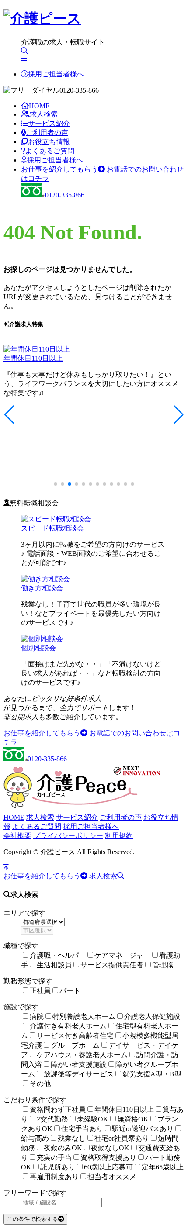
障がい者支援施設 (79, 1064)
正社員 (40, 990)
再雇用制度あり (54, 1176)
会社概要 (17, 835)
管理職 (162, 965)
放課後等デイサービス (79, 1074)
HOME (39, 106)
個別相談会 (38, 648)
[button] (9, 414)
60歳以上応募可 (108, 1167)
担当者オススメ (111, 1176)
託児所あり (57, 1167)
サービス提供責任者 (111, 965)
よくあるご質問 (49, 151)
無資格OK (133, 1119)
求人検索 (44, 114)
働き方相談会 (42, 588)
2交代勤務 (52, 1119)
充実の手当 (54, 1157)
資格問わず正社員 (58, 1109)
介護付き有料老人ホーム (68, 1026)
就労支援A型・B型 (151, 1074)
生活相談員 (54, 965)
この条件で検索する (32, 1219)
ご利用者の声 (47, 132)
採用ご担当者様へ (56, 74)
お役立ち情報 (49, 141)
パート (69, 990)
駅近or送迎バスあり (143, 1128)
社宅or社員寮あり (121, 1138)
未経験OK (92, 1119)
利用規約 (119, 835)
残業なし (72, 1138)
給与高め (35, 1138)
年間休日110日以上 (33, 358)
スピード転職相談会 (52, 528)
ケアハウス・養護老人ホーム (82, 1055)
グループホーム (75, 1045)
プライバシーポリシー (68, 835)
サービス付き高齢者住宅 (75, 1035)
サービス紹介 (49, 123)
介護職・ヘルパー (58, 955)
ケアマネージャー (122, 955)
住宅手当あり (82, 1128)
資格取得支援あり (108, 1157)
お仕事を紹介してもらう (59, 169)
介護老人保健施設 (152, 1016)
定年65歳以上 (163, 1167)
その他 (40, 1083)
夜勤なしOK (110, 1148)
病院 (37, 1016)
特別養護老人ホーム (83, 1016)
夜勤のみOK (63, 1148)
